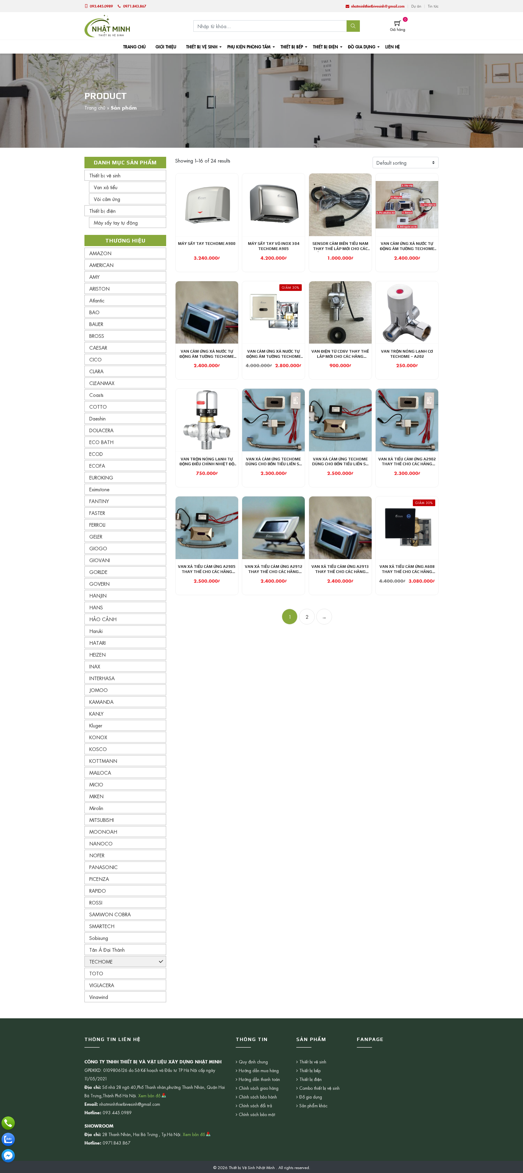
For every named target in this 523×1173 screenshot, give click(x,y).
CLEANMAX (101, 383)
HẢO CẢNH (103, 619)
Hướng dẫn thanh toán (259, 1079)
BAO (94, 312)
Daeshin (97, 418)
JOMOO (98, 690)
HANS (96, 607)
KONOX (98, 737)
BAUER (96, 324)
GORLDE (98, 571)
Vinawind (98, 996)
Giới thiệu (166, 47)
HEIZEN (97, 654)
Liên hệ (392, 47)
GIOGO (98, 548)
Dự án (416, 6)
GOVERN (99, 583)
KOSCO (98, 749)
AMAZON (100, 253)
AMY (94, 276)
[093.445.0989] (8, 1123)
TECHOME (101, 961)
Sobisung (98, 937)
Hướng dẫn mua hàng (259, 1070)
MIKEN (96, 796)
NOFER (96, 855)
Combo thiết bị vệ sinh (319, 1088)
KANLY (96, 713)
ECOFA (97, 465)
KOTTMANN (103, 760)
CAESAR (98, 347)
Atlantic (96, 300)
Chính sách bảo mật (257, 1114)
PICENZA (99, 878)
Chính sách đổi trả (255, 1105)
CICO (95, 359)
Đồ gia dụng (361, 47)
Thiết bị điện (325, 47)
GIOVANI (99, 560)
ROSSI (95, 902)
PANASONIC (103, 867)
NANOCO (101, 843)
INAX (94, 666)
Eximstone (99, 489)
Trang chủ (134, 47)
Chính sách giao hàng (258, 1088)
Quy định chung (253, 1062)
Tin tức (433, 6)
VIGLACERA (101, 985)
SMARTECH (101, 926)
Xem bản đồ (150, 1095)
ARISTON (99, 288)
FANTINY (99, 501)
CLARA (96, 371)
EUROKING (101, 477)
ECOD (96, 453)
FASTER (97, 512)
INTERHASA (102, 678)
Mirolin (96, 808)
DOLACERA (101, 430)
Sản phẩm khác (313, 1105)
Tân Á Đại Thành (107, 949)
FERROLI (97, 524)
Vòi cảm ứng (107, 199)
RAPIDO (97, 890)
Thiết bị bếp (292, 47)
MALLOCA (100, 772)
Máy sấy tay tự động (116, 222)
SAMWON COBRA (110, 914)
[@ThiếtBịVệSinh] (8, 1155)
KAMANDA (101, 701)
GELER (95, 536)
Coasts (96, 394)
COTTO (98, 406)
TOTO (96, 973)
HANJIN (98, 595)
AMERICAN (101, 265)
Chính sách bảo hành (258, 1097)
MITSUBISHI (101, 819)
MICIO (96, 784)
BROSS (96, 335)
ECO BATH (101, 442)
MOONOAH (103, 831)
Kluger (95, 725)
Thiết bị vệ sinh (201, 47)
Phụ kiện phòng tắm (249, 47)
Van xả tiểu (105, 187)
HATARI (97, 642)
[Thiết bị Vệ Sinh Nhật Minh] (107, 25)
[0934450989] (8, 1139)
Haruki (96, 630)
